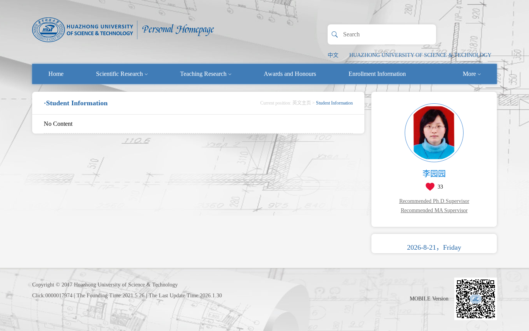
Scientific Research (119, 73)
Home (56, 73)
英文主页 (301, 103)
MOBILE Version (429, 299)
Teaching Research (203, 73)
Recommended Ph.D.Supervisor (434, 201)
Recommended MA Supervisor (434, 210)
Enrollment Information (377, 73)
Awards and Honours (290, 73)
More (469, 73)
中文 (333, 55)
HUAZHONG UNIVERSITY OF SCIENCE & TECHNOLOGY (420, 55)
